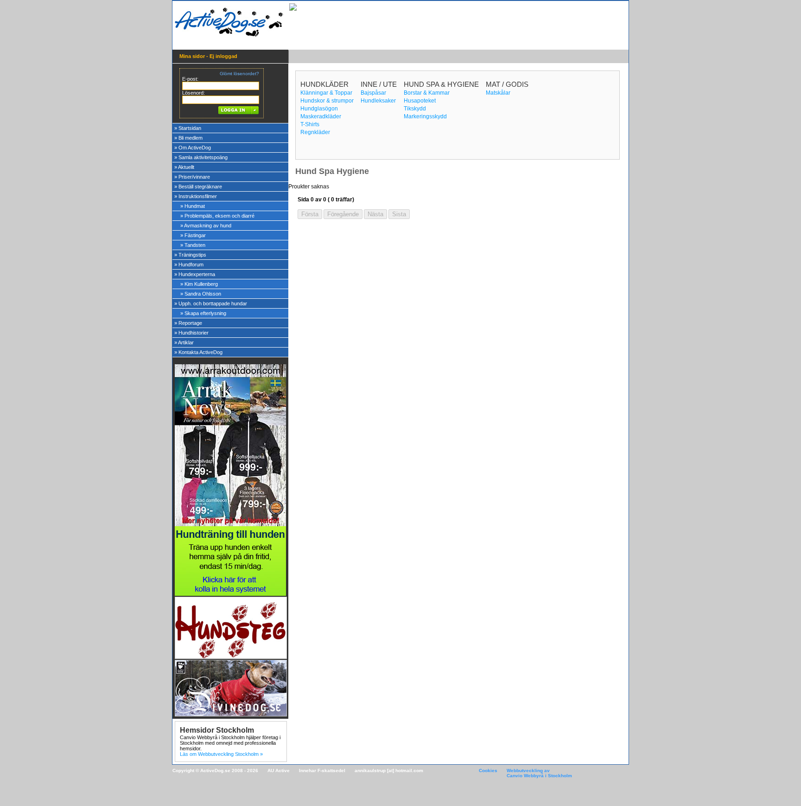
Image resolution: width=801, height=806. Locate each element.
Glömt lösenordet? (239, 73)
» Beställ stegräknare (198, 186)
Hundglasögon (319, 108)
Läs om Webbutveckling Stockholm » (221, 754)
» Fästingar (193, 235)
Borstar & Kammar (427, 93)
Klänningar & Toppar (326, 93)
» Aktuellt (184, 167)
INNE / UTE (379, 84)
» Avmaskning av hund (205, 225)
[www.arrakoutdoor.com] (230, 524)
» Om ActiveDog (192, 147)
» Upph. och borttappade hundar (210, 303)
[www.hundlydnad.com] (230, 594)
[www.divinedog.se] (230, 714)
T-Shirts (309, 124)
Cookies (488, 770)
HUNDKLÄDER (324, 84)
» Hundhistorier (191, 332)
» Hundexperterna (194, 274)
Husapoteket (420, 100)
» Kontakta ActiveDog (198, 352)
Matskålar (498, 93)
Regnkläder (315, 132)
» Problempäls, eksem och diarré (217, 216)
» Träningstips (190, 255)
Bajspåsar (373, 93)
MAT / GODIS (507, 84)
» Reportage (188, 323)
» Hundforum (188, 264)
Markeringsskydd (425, 116)
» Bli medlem (188, 138)
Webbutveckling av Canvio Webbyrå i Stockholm (539, 773)
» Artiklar (184, 342)
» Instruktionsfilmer (195, 196)
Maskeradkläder (320, 116)
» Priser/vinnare (192, 177)
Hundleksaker (378, 100)
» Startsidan (187, 128)
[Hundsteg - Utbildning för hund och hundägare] (230, 656)
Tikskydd (415, 108)
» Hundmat (192, 206)
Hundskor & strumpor (327, 100)
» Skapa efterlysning (203, 313)
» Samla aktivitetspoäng (201, 157)
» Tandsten (192, 245)
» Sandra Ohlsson (200, 294)
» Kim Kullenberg (199, 284)
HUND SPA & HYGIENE (441, 84)
